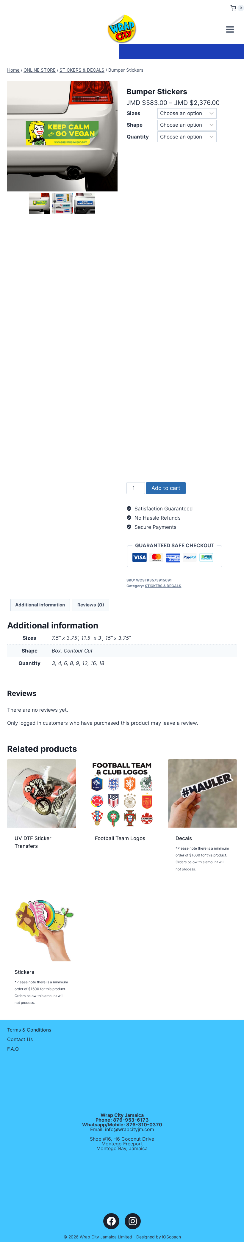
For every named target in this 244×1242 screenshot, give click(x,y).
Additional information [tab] (40, 605)
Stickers (24, 972)
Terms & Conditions (29, 1030)
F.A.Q (13, 1049)
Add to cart (165, 488)
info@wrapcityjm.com (129, 1129)
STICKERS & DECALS (163, 586)
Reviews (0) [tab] (90, 605)
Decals (184, 838)
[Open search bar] (224, 7)
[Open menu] (230, 29)
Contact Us (20, 1039)
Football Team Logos (120, 838)
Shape (135, 125)
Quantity (138, 137)
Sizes (133, 113)
